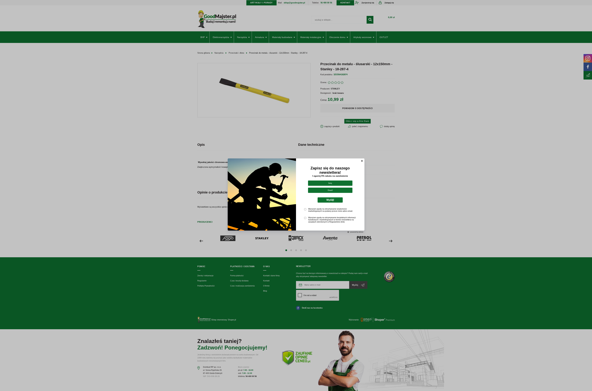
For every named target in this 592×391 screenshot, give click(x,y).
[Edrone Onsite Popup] (296, 195)
